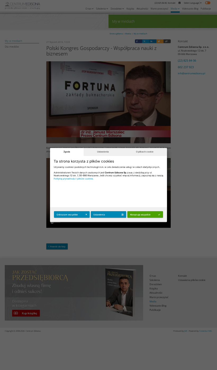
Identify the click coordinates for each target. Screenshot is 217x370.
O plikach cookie (144, 151)
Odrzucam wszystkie (67, 214)
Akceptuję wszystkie (140, 214)
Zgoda (67, 151)
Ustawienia (103, 151)
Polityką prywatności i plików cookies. (73, 178)
